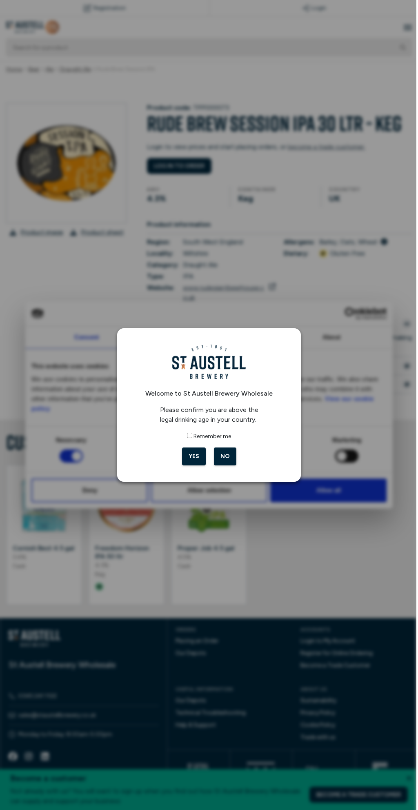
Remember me (209, 436)
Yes (190, 456)
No (222, 456)
